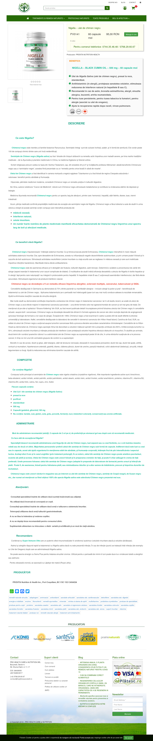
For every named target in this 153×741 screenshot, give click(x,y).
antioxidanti (54, 597)
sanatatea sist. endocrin (77, 609)
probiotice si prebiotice (109, 601)
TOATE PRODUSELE (101, 18)
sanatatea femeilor (16, 609)
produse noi (34, 613)
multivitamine (94, 601)
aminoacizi (44, 597)
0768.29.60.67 (127, 46)
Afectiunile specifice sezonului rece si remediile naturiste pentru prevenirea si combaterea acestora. (93, 698)
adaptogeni (34, 597)
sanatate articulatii (68, 597)
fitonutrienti (37, 601)
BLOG (123, 2)
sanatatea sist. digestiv (119, 597)
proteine (30, 605)
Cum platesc (49, 670)
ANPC (47, 690)
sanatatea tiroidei (95, 605)
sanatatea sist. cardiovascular (88, 597)
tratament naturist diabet (18, 613)
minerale (63, 601)
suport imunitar (112, 609)
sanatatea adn (56, 605)
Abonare (127, 714)
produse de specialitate (128, 601)
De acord (128, 738)
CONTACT (132, 2)
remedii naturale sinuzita (18, 597)
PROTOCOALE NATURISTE (78, 18)
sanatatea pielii (60, 609)
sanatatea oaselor (42, 605)
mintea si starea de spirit (77, 601)
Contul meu (49, 663)
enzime (28, 601)
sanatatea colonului (111, 605)
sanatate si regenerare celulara (75, 605)
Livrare (47, 673)
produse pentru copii (17, 605)
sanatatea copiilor (127, 605)
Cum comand (50, 666)
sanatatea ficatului (32, 609)
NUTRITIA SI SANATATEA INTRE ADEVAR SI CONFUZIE (91, 705)
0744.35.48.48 (110, 46)
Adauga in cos (131, 34)
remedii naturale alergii (49, 613)
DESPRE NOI (112, 2)
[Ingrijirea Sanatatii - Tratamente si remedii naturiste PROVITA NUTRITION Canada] (24, 6)
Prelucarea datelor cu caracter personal (56, 681)
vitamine (123, 609)
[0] (133, 7)
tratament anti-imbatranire (70, 613)
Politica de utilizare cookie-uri (56, 686)
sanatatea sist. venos (96, 609)
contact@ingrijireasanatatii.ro (21, 679)
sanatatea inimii (47, 609)
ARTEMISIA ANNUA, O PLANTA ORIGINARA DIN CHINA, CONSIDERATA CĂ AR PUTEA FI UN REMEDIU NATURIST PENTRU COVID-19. (93, 667)
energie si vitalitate (16, 601)
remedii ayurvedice (50, 601)
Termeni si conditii (51, 677)
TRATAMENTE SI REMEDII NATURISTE (48, 18)
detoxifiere (105, 597)
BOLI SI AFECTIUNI (120, 18)
